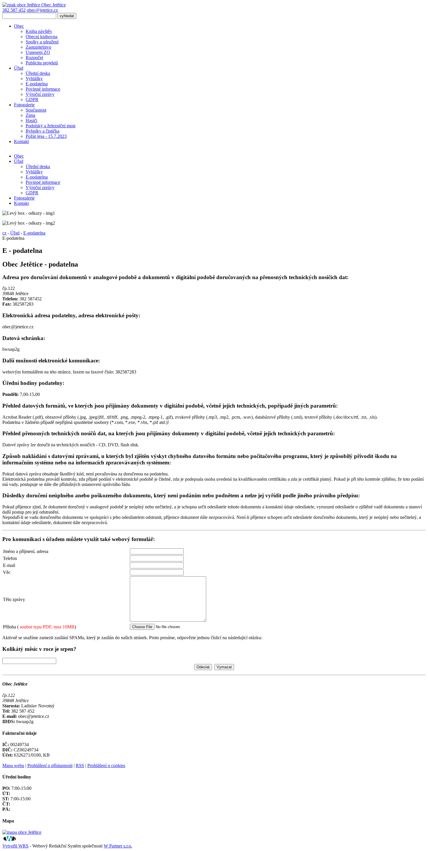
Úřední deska (38, 73)
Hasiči (31, 120)
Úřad (18, 68)
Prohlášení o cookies (106, 765)
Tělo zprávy (14, 599)
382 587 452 (14, 10)
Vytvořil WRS (15, 845)
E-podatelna (37, 83)
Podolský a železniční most (50, 125)
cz (4, 232)
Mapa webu (13, 765)
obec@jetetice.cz (42, 10)
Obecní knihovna (41, 36)
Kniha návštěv (39, 31)
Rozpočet (34, 57)
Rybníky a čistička (42, 130)
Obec (19, 26)
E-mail (9, 565)
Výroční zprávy (40, 94)
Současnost (36, 110)
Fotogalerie (24, 104)
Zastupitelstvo (38, 47)
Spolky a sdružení (42, 41)
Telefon (10, 558)
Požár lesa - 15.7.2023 (46, 136)
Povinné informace (43, 89)
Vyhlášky (34, 78)
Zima (30, 115)
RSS (80, 765)
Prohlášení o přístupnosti (49, 765)
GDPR (32, 99)
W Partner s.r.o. (118, 845)
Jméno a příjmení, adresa (25, 551)
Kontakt (21, 141)
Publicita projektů (42, 62)
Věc (6, 572)
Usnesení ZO (38, 52)
